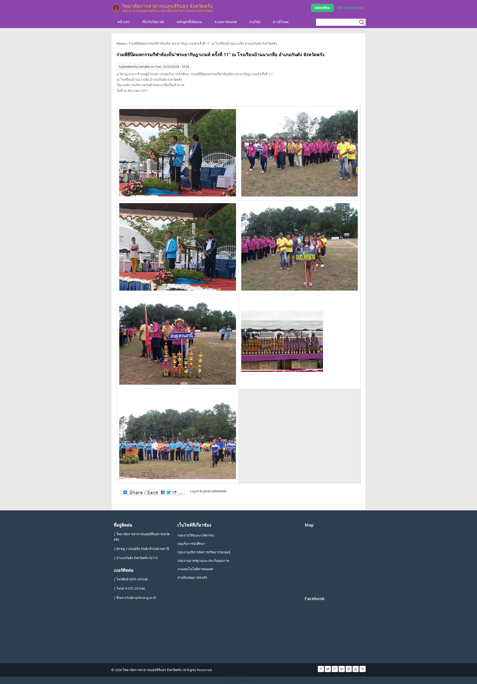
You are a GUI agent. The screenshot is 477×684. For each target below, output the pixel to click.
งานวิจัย (254, 22)
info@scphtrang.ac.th (140, 597)
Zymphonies (245, 680)
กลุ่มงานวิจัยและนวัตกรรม (195, 535)
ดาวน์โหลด (280, 22)
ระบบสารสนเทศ (225, 22)
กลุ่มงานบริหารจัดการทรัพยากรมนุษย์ (203, 552)
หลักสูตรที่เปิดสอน (189, 22)
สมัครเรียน (322, 7)
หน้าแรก (123, 22)
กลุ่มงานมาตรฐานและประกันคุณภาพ (203, 560)
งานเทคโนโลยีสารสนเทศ (195, 569)
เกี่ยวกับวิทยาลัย (153, 22)
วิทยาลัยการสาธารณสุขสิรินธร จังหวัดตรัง (167, 6)
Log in (194, 491)
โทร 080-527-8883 (350, 7)
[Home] (116, 8)
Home (121, 43)
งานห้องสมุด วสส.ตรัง (192, 577)
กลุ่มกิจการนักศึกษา (191, 543)
